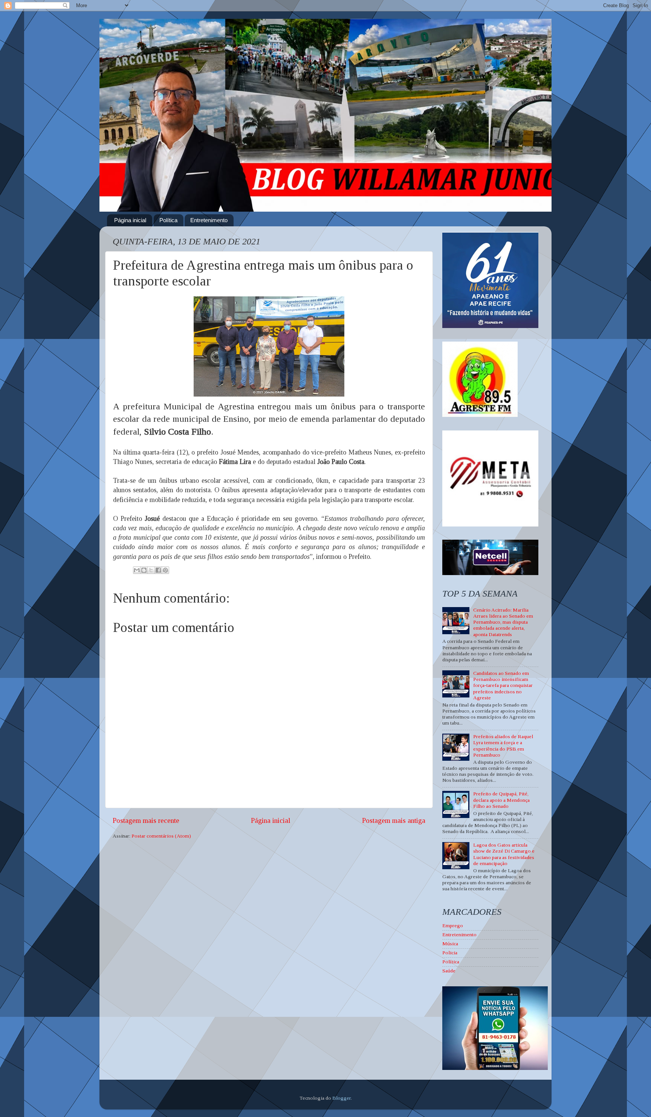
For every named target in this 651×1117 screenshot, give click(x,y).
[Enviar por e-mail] (137, 570)
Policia (449, 952)
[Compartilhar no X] (151, 570)
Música (450, 943)
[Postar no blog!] (144, 570)
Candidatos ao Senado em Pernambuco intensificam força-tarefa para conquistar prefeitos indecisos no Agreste (503, 685)
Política (168, 220)
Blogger (341, 1098)
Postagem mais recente (146, 820)
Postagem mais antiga (393, 820)
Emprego (452, 925)
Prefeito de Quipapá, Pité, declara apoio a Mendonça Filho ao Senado (501, 800)
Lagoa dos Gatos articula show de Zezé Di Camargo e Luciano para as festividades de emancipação (504, 854)
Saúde (448, 971)
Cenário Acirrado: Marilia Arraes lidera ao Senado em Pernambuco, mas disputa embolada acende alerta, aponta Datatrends (503, 622)
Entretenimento (209, 220)
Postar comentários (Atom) (161, 836)
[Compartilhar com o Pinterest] (165, 570)
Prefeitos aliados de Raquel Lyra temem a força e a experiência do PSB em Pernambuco (503, 746)
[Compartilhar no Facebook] (158, 570)
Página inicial (130, 220)
